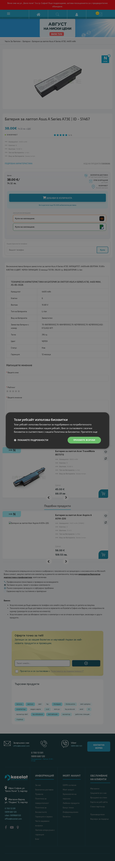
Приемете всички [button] (84, 440)
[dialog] (57, 430)
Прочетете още (89, 431)
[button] (31, 440)
